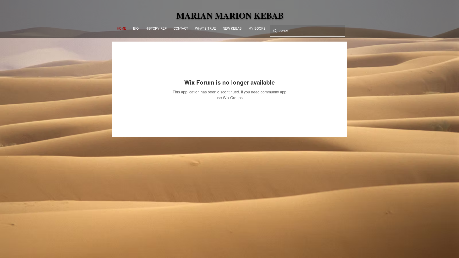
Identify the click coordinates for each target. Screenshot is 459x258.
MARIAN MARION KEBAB (230, 15)
